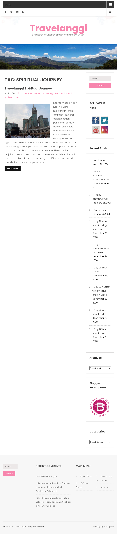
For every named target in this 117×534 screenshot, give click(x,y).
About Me (105, 487)
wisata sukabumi (45, 483)
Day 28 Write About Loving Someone (99, 225)
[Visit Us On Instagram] (104, 133)
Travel (16, 97)
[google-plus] (24, 12)
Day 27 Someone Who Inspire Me (100, 248)
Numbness (100, 210)
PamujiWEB (109, 526)
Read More (12, 168)
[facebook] (5, 12)
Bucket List (39, 93)
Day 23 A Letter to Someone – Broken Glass (101, 290)
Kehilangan (100, 160)
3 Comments (25, 93)
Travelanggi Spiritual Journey (28, 88)
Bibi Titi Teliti (42, 498)
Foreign (50, 93)
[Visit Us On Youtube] (96, 133)
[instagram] (17, 12)
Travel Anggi (20, 526)
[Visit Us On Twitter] (104, 123)
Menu (8, 4)
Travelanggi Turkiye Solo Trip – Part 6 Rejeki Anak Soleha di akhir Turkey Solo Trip (53, 502)
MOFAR (40, 476)
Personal (60, 93)
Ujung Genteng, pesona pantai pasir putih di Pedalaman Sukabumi (53, 487)
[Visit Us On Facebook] (96, 123)
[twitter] (11, 12)
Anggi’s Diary (86, 476)
